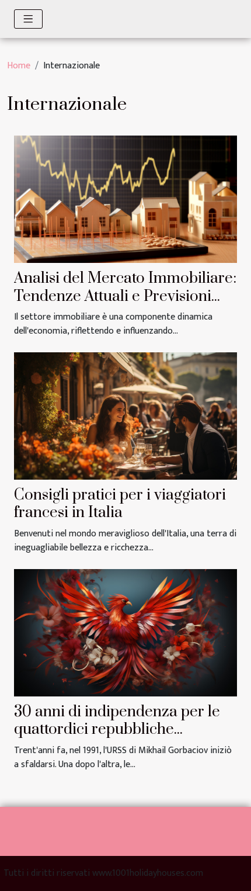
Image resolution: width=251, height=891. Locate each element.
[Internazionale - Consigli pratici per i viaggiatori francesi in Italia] (125, 416)
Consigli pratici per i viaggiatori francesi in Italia (120, 504)
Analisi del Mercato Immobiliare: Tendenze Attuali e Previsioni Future (125, 296)
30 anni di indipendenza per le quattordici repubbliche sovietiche (117, 729)
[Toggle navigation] (28, 19)
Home (18, 66)
